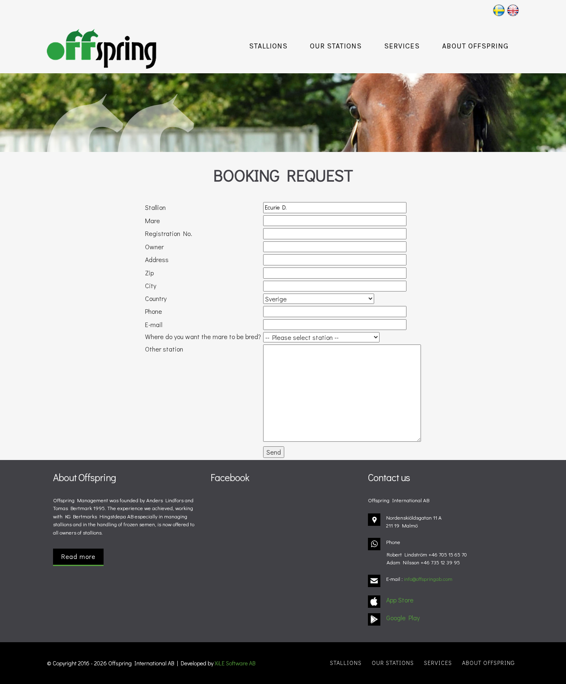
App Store (400, 599)
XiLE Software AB (235, 663)
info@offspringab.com (428, 578)
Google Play (403, 617)
